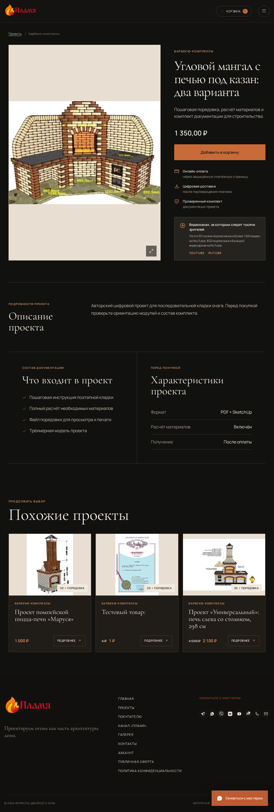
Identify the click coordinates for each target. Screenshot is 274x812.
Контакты (127, 743)
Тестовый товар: (123, 612)
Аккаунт (126, 753)
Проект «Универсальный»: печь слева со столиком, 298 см (224, 619)
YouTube (196, 253)
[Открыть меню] (264, 11)
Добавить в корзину (220, 152)
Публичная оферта (136, 761)
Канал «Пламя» (132, 725)
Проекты (15, 34)
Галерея (126, 734)
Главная (126, 698)
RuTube (214, 253)
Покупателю (130, 716)
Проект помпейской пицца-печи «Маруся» (44, 615)
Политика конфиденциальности (150, 771)
